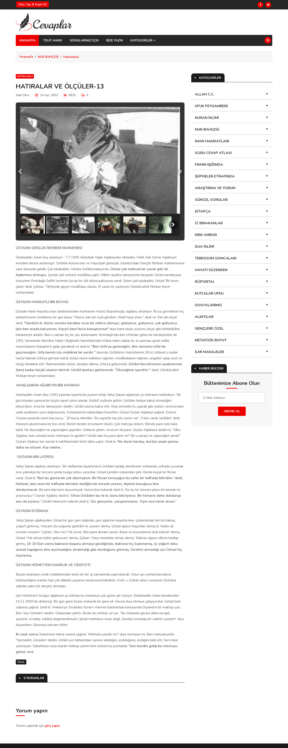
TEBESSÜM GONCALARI (215, 258)
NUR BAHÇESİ (48, 57)
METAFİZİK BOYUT (211, 340)
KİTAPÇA (203, 211)
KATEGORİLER (141, 40)
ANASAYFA (27, 40)
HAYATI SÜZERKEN (211, 269)
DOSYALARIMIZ (208, 305)
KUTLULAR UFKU (209, 293)
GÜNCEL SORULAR (211, 199)
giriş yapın (52, 725)
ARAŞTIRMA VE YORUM (215, 188)
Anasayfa (26, 56)
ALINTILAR (204, 316)
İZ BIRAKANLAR (209, 223)
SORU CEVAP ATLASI (213, 152)
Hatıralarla (71, 57)
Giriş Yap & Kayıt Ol (32, 4)
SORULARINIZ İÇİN (84, 40)
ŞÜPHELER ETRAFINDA (215, 176)
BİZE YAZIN (114, 40)
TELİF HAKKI (52, 40)
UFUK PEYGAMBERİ (211, 106)
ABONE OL (232, 411)
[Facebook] (260, 5)
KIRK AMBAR (206, 234)
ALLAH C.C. (204, 94)
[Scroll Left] (27, 224)
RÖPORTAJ (204, 281)
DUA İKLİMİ (204, 246)
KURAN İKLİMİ (207, 117)
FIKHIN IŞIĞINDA (209, 164)
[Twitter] (268, 5)
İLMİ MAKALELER (209, 351)
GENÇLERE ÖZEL (209, 328)
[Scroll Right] (173, 224)
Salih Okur (22, 95)
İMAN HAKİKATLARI (212, 141)
